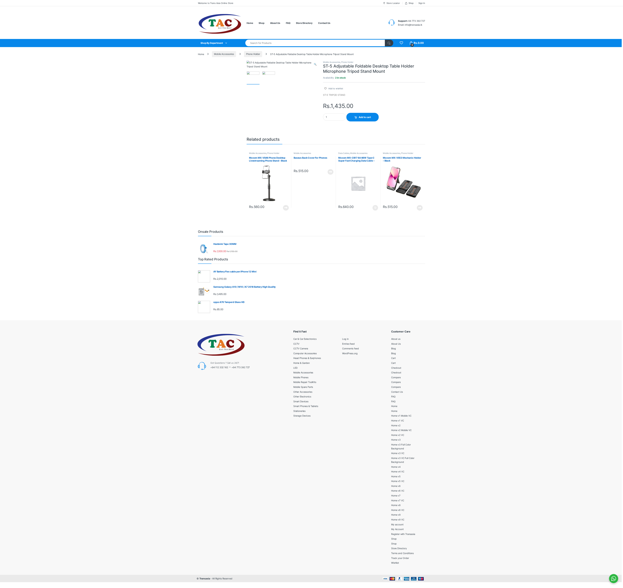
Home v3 (396, 439)
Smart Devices (300, 401)
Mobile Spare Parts (303, 387)
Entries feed (348, 343)
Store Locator (393, 3)
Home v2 (395, 425)
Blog (393, 348)
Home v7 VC (397, 500)
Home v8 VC (397, 510)
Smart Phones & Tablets (305, 406)
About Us (275, 23)
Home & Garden (301, 363)
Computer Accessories (305, 353)
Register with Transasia (403, 534)
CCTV (296, 343)
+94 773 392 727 (241, 367)
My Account (397, 529)
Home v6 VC (397, 490)
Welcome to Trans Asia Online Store (215, 3)
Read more (286, 208)
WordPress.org (349, 353)
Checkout (396, 367)
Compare (396, 377)
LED (295, 367)
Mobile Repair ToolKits (304, 382)
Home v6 (396, 486)
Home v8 (396, 505)
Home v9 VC (397, 519)
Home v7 (395, 495)
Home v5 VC (397, 481)
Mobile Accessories (224, 54)
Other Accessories (302, 391)
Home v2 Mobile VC (401, 430)
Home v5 (396, 476)
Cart (393, 358)
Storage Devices (302, 415)
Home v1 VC (397, 420)
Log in (345, 339)
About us (395, 339)
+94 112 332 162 (219, 367)
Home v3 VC (397, 453)
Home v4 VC (397, 471)
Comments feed (350, 348)
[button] (315, 64)
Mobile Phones (300, 377)
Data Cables (343, 153)
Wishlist (395, 562)
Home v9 (396, 514)
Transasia (204, 578)
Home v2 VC (397, 435)
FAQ (288, 23)
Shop (411, 3)
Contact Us (324, 23)
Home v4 (396, 466)
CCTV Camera (300, 348)
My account (397, 524)
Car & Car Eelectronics (305, 339)
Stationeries (299, 411)
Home (250, 23)
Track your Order (400, 558)
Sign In (421, 3)
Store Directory (304, 23)
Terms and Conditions (402, 553)
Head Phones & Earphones (307, 358)
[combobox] (315, 43)
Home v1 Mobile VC (401, 415)
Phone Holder (253, 54)
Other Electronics (302, 396)
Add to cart (365, 117)
